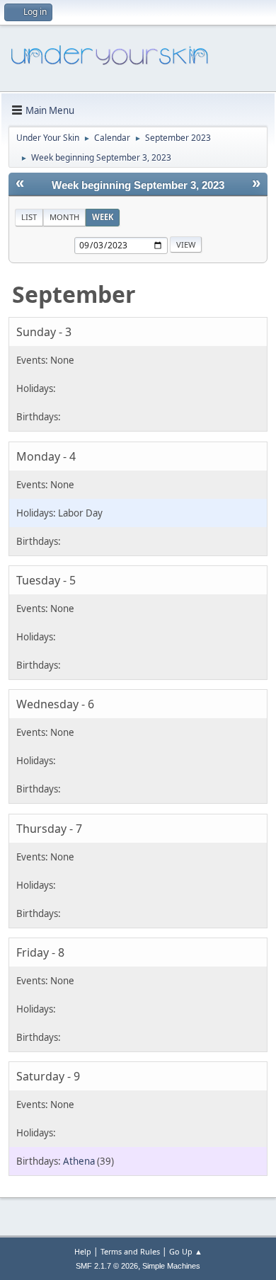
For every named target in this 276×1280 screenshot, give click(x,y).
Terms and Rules (130, 1251)
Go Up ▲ (185, 1251)
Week (102, 217)
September (74, 294)
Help (82, 1251)
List (29, 217)
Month (64, 217)
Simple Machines (171, 1266)
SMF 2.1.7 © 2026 (107, 1266)
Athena (79, 1161)
